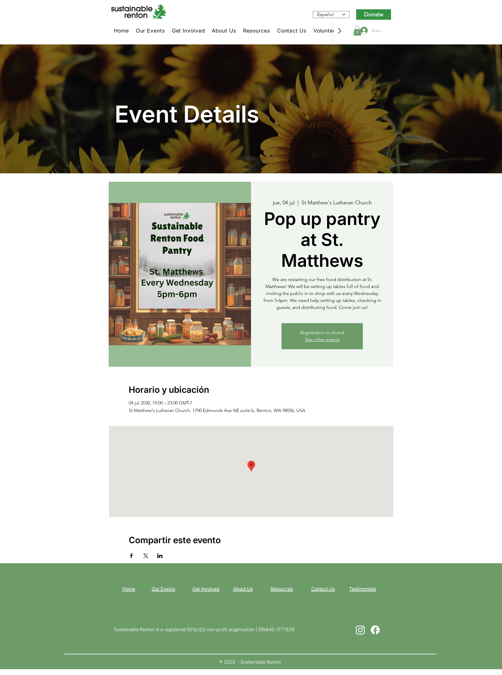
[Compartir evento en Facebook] (131, 555)
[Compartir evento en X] (145, 555)
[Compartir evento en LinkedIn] (160, 555)
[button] (357, 30)
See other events (322, 339)
